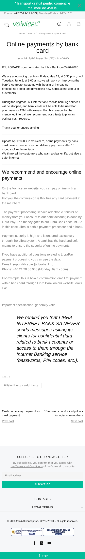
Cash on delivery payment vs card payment (21, 413)
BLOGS (31, 33)
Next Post (77, 421)
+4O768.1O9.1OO (25, 13)
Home (22, 33)
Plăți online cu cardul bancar (22, 385)
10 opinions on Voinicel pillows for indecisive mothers (63, 413)
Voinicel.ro (26, 23)
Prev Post (8, 421)
